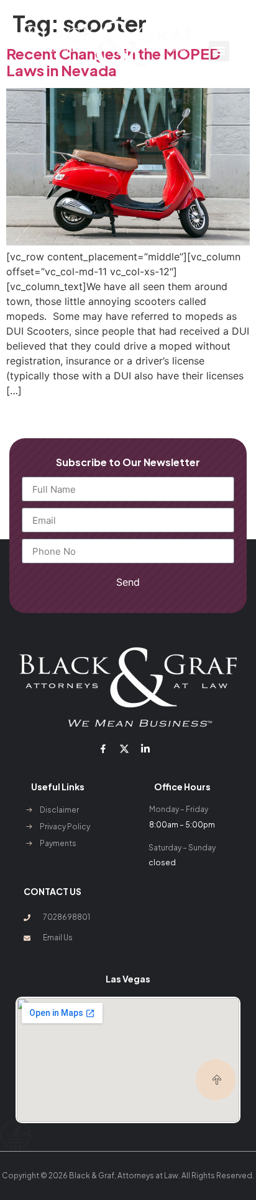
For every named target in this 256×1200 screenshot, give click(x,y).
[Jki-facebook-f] (102, 749)
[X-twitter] (124, 749)
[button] (219, 51)
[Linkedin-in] (145, 749)
